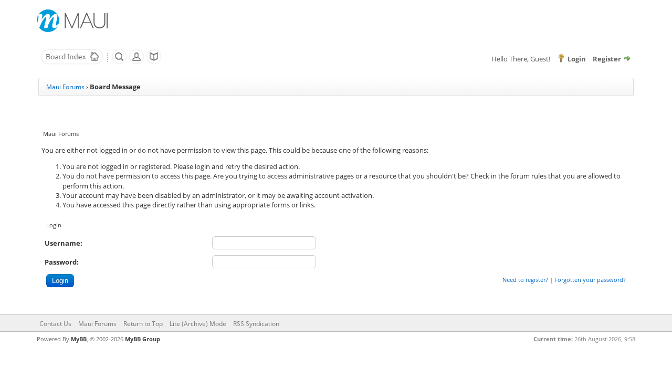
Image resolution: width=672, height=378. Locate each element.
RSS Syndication (256, 323)
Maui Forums (65, 86)
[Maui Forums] (71, 62)
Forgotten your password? (590, 280)
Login (577, 59)
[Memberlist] (136, 62)
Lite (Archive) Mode (198, 323)
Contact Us (55, 323)
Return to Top (143, 323)
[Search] (119, 62)
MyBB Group (142, 339)
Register (607, 59)
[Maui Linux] (73, 20)
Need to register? (525, 280)
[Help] (154, 62)
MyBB (79, 339)
